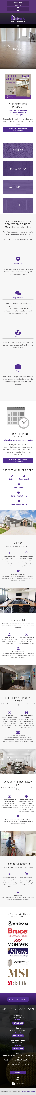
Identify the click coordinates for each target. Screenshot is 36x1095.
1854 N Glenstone (18, 1017)
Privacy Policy (20, 1083)
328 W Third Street (18, 1043)
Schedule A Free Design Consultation (18, 129)
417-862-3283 (18, 1023)
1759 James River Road (18, 1030)
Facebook (18, 8)
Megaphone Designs (28, 1091)
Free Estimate (18, 2)
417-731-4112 (18, 1036)
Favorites (18, 5)
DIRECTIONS (18, 1020)
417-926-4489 (18, 1048)
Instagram (18, 10)
